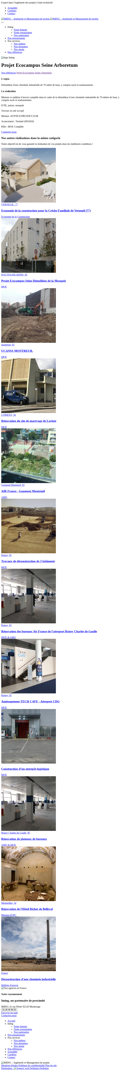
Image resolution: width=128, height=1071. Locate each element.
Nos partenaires (21, 35)
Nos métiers (19, 43)
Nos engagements (16, 38)
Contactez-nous (9, 132)
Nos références (14, 52)
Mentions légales (9, 1065)
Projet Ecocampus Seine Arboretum (34, 72)
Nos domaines (21, 46)
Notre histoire (20, 29)
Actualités (12, 8)
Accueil (11, 1021)
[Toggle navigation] (2, 22)
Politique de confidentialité (31, 1065)
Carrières (11, 10)
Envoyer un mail (9, 1012)
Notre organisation (23, 32)
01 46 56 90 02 (9, 1010)
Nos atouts (19, 49)
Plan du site (51, 1065)
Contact (11, 13)
